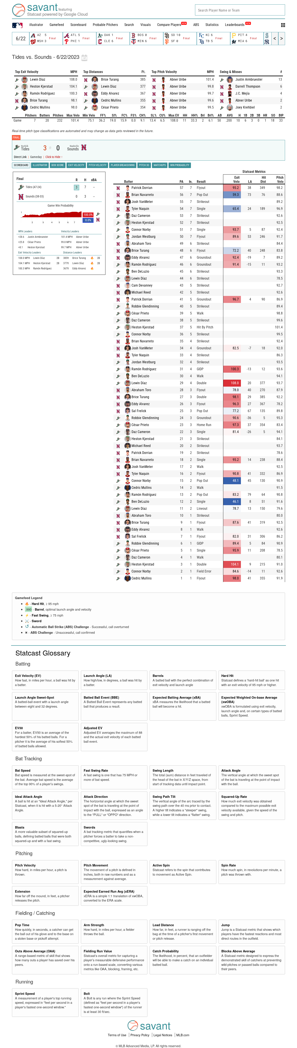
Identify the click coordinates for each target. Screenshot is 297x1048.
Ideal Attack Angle (28, 796)
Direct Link (20, 157)
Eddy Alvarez (110, 93)
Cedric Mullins (40, 107)
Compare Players (169, 25)
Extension (22, 891)
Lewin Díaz (37, 79)
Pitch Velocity (25, 865)
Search (129, 25)
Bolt (87, 993)
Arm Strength (94, 925)
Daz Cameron (141, 216)
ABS (196, 25)
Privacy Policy (140, 1035)
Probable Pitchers (105, 25)
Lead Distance (163, 925)
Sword (37, 621)
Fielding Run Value (98, 951)
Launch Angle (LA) (98, 675)
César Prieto (109, 107)
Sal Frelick (139, 411)
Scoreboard (78, 25)
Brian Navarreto (143, 195)
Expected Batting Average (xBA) (177, 697)
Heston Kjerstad (41, 86)
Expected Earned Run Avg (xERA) (109, 891)
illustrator (36, 25)
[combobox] (240, 9)
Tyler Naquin (140, 209)
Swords (89, 827)
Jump (225, 925)
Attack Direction (96, 796)
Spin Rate (228, 865)
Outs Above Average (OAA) (35, 951)
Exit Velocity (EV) (28, 675)
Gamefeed (57, 25)
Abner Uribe (178, 79)
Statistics (212, 25)
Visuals (145, 25)
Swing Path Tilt (164, 796)
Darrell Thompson (247, 86)
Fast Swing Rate (96, 770)
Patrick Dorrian (142, 188)
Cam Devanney (142, 285)
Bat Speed (22, 770)
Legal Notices (163, 1035)
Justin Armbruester (248, 79)
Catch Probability (166, 951)
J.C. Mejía (242, 93)
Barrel (39, 609)
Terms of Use (117, 1035)
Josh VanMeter (142, 202)
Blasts (19, 827)
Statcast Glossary (42, 652)
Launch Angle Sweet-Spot (34, 697)
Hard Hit (38, 603)
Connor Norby (141, 230)
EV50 (19, 728)
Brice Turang (39, 100)
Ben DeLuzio (140, 271)
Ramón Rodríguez (42, 93)
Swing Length (163, 770)
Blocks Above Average (238, 951)
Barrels (158, 675)
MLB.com (182, 1035)
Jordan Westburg (143, 236)
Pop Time (22, 925)
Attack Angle (230, 770)
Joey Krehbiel (245, 107)
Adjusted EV (93, 728)
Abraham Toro (141, 243)
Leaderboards (237, 25)
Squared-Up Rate (234, 796)
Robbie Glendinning (145, 306)
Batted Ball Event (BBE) (101, 697)
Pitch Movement (96, 865)
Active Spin (161, 865)
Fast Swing (40, 615)
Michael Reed (141, 292)
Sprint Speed (25, 993)
